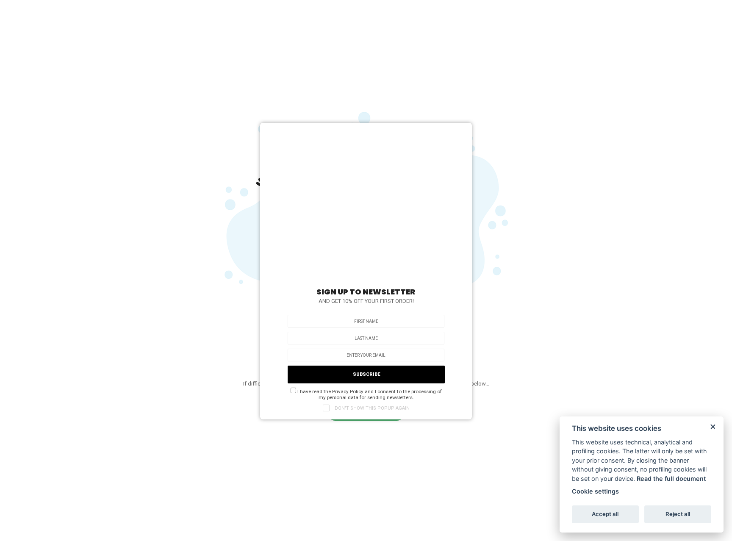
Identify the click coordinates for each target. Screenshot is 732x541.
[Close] (461, 131)
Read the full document (671, 478)
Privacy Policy (347, 391)
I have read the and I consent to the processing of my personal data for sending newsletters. (369, 394)
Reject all (677, 513)
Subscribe (366, 374)
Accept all (605, 513)
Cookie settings (595, 491)
